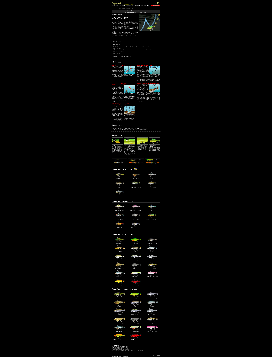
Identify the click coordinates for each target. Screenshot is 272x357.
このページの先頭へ (156, 355)
